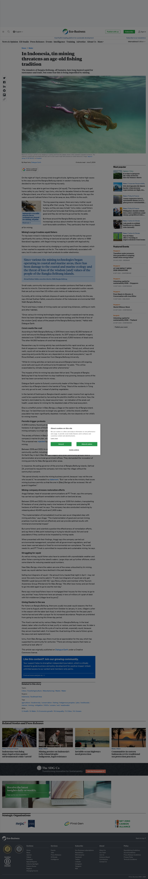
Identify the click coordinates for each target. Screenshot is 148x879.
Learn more (54, 438)
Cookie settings (74, 450)
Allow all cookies (87, 444)
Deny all (61, 444)
